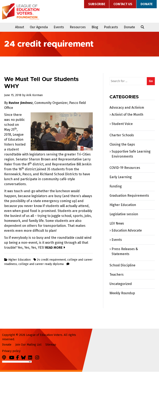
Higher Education (19, 259)
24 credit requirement (51, 259)
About (19, 27)
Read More (54, 247)
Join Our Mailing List (28, 344)
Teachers (117, 275)
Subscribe (96, 4)
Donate (147, 4)
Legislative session (124, 214)
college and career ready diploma (41, 264)
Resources (78, 27)
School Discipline (122, 265)
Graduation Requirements (129, 196)
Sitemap (50, 344)
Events (59, 27)
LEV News (117, 223)
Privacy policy (11, 351)
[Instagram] (38, 356)
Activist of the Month (127, 114)
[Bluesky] (24, 356)
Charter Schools (122, 135)
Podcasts (111, 27)
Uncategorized (121, 284)
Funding (116, 186)
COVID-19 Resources (125, 168)
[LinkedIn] (31, 356)
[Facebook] (18, 356)
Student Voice (122, 124)
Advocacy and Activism (127, 107)
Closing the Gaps (122, 144)
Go (151, 81)
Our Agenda (39, 27)
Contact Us (122, 4)
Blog (95, 27)
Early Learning (121, 177)
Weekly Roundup (122, 293)
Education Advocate (127, 230)
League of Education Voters (20, 11)
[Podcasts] (5, 356)
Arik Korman (34, 95)
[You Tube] (12, 356)
